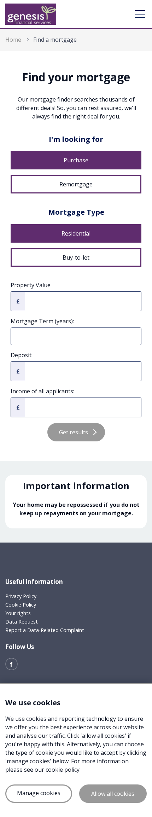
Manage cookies (38, 793)
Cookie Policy (20, 604)
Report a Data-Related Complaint (44, 630)
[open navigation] (140, 14)
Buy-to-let (76, 257)
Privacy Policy (20, 596)
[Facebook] (11, 663)
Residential (76, 233)
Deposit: (22, 355)
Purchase (76, 160)
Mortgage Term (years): (42, 321)
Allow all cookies (112, 794)
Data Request (21, 621)
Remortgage (76, 184)
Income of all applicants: (42, 391)
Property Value (31, 285)
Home (13, 40)
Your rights (18, 613)
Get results (73, 432)
